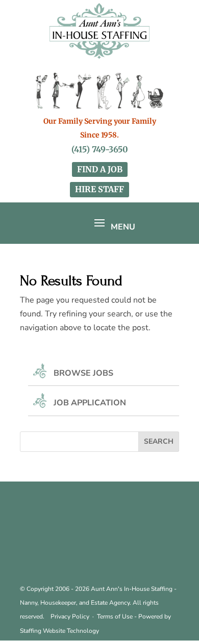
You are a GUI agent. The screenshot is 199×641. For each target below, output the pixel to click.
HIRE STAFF (99, 189)
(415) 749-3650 (99, 149)
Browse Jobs (83, 373)
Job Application (90, 402)
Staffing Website (43, 631)
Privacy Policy (70, 616)
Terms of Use (115, 616)
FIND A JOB (99, 169)
